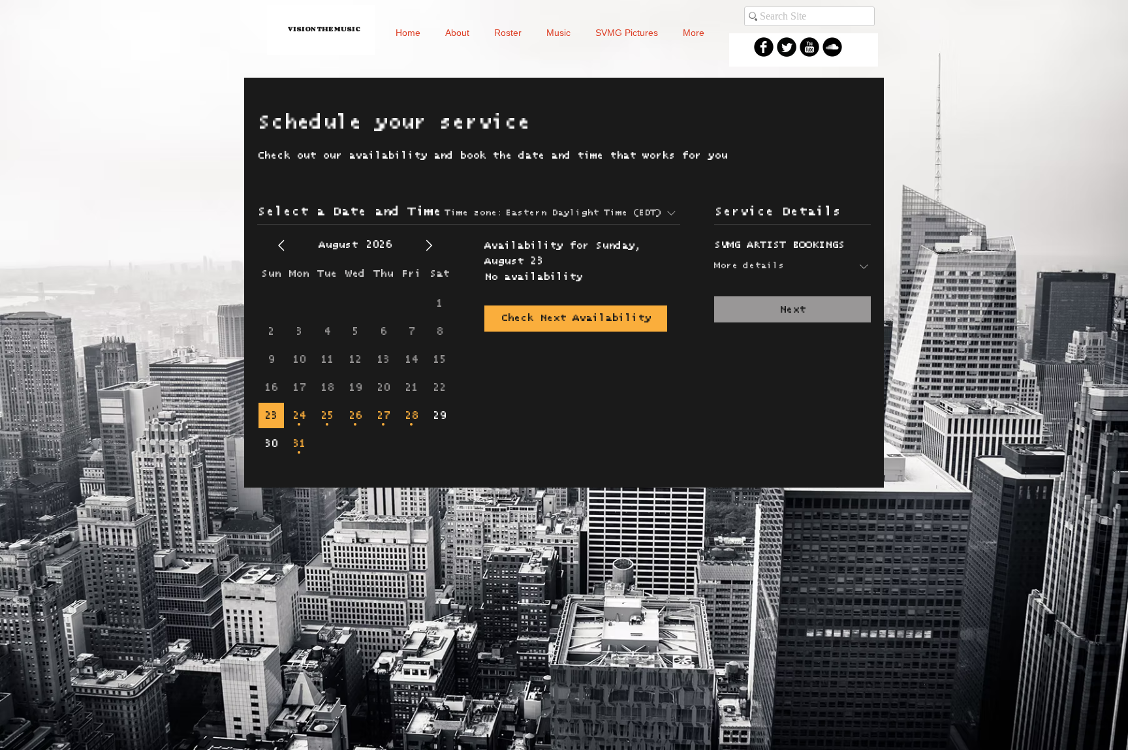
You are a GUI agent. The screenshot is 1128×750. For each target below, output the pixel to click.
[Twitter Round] (786, 47)
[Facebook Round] (764, 47)
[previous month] (281, 245)
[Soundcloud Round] (832, 47)
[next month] (429, 245)
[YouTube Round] (809, 47)
